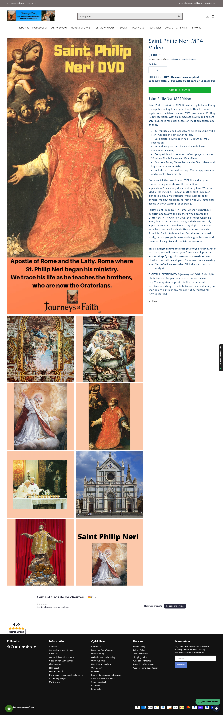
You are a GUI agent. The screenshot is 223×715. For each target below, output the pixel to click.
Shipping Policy (140, 657)
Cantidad (153, 64)
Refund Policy (139, 647)
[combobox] (129, 16)
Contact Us (96, 647)
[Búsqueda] (179, 16)
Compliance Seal (98, 682)
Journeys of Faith (27, 707)
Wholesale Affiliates (142, 661)
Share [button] (154, 301)
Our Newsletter (98, 661)
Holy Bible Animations (101, 664)
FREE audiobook (56, 671)
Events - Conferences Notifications (106, 675)
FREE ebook (54, 668)
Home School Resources (143, 664)
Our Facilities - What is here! (61, 657)
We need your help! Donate (61, 650)
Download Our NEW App (102, 650)
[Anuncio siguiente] (177, 3)
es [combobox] (92, 597)
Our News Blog (97, 654)
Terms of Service (140, 654)
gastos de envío (159, 59)
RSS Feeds (95, 686)
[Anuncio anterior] (8, 3)
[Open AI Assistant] (216, 708)
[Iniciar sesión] (207, 16)
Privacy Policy (139, 650)
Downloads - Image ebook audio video (66, 675)
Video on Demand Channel (61, 661)
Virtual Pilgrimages (57, 679)
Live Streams (55, 664)
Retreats (95, 671)
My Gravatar (54, 682)
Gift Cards (53, 654)
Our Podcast (96, 668)
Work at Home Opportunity (145, 668)
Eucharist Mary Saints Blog (103, 657)
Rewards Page (97, 689)
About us (53, 647)
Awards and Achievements (103, 679)
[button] (81, 28)
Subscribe (181, 665)
